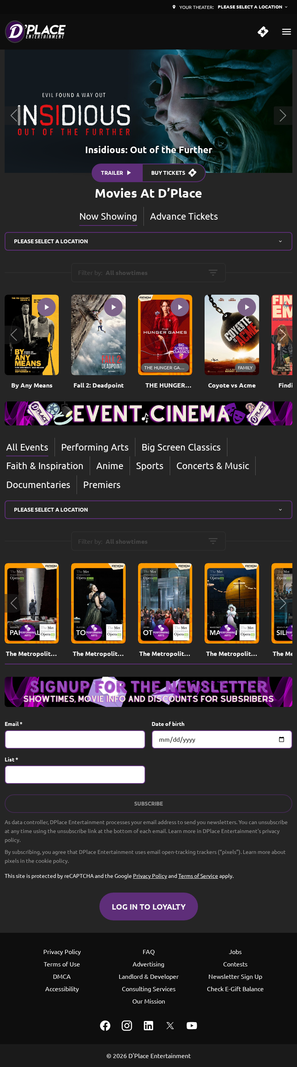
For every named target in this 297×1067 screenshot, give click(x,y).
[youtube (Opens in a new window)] (192, 1025)
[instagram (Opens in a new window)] (127, 1025)
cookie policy (52, 860)
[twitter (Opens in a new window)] (170, 1025)
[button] (14, 335)
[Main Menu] (286, 32)
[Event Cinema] (148, 413)
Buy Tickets (168, 172)
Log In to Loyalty (149, 906)
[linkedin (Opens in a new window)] (148, 1025)
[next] (283, 115)
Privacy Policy (150, 875)
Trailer (112, 172)
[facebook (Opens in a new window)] (105, 1025)
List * (11, 759)
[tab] (108, 216)
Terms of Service (198, 875)
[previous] (14, 115)
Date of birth (168, 723)
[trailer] (46, 307)
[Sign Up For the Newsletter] (148, 692)
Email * (13, 723)
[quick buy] (263, 31)
